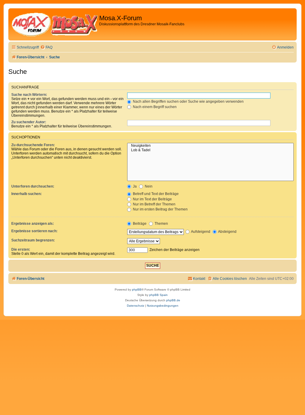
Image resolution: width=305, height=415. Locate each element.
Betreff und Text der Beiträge (155, 194)
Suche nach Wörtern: (29, 95)
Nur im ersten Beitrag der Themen (160, 209)
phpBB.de (173, 300)
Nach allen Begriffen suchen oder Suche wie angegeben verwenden (188, 101)
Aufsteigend (200, 232)
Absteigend (226, 232)
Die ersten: (20, 249)
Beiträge (139, 223)
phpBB (136, 289)
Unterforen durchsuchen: (32, 186)
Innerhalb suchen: (26, 194)
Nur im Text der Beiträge (152, 199)
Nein (148, 186)
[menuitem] (46, 47)
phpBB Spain (158, 295)
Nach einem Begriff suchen (154, 107)
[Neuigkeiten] (210, 145)
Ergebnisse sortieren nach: (34, 231)
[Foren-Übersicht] (54, 24)
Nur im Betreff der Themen (153, 204)
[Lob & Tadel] (210, 150)
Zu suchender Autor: (28, 122)
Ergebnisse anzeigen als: (32, 223)
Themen (161, 223)
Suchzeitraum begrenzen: (33, 240)
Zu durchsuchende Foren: (33, 145)
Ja (134, 186)
